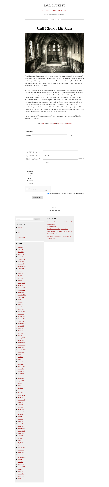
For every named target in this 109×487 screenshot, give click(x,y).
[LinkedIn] (59, 210)
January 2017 (21, 450)
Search (65, 10)
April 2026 (20, 249)
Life (43, 10)
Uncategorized (21, 237)
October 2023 (21, 321)
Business (54, 10)
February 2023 (21, 338)
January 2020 (21, 409)
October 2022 (21, 347)
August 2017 (21, 435)
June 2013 (20, 469)
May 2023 (20, 330)
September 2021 (22, 378)
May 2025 (20, 276)
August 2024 (21, 297)
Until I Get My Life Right (54, 28)
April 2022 (20, 361)
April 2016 (20, 455)
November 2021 (21, 373)
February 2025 (21, 283)
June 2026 (20, 247)
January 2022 (21, 369)
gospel (58, 123)
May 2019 (20, 421)
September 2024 (22, 295)
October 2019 (21, 412)
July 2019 (20, 416)
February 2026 (21, 254)
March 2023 (21, 335)
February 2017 (21, 447)
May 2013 (20, 471)
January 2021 (21, 397)
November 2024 (21, 290)
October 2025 (21, 264)
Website (47, 162)
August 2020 (21, 404)
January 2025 (21, 285)
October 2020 (21, 402)
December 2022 (21, 342)
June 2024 (20, 302)
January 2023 (21, 340)
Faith (19, 230)
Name (71, 135)
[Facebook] (53, 210)
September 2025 (22, 266)
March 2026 (21, 252)
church (51, 123)
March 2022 (21, 364)
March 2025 (21, 280)
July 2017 (20, 438)
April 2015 (20, 462)
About (60, 10)
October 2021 (21, 376)
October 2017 (21, 433)
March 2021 (21, 393)
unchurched (69, 123)
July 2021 (20, 383)
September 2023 (22, 323)
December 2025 (21, 259)
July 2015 (20, 459)
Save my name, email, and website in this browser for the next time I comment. (30, 176)
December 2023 (21, 316)
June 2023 (20, 328)
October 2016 (21, 452)
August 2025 (21, 268)
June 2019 (20, 419)
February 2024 (21, 311)
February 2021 (21, 395)
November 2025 (21, 261)
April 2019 (20, 424)
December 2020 (21, 400)
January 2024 (21, 314)
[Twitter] (50, 210)
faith (55, 123)
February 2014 (21, 466)
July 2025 (20, 271)
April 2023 (20, 333)
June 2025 (20, 273)
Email (47, 155)
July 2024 (20, 299)
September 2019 (22, 414)
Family (47, 10)
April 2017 (20, 445)
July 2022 (20, 354)
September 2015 (22, 457)
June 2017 (20, 440)
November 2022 (21, 345)
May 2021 (20, 388)
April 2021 (20, 390)
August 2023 (21, 326)
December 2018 (21, 428)
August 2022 (21, 352)
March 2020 (21, 407)
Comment (28, 135)
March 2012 (21, 476)
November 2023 (21, 319)
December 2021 (21, 371)
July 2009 (20, 478)
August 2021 (21, 381)
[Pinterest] (56, 210)
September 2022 (22, 350)
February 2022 (21, 366)
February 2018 (21, 431)
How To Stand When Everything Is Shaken (57, 229)
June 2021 (20, 385)
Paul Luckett (54, 5)
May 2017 (20, 443)
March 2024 (21, 309)
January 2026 (21, 256)
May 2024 (20, 304)
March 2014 (21, 464)
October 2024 (21, 292)
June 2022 (20, 357)
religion (63, 123)
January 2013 (21, 474)
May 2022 (20, 359)
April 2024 (20, 307)
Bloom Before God (52, 226)
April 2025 (20, 278)
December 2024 (21, 288)
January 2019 (21, 426)
